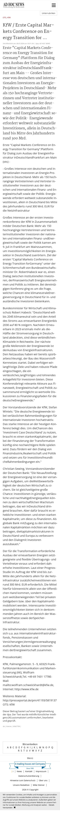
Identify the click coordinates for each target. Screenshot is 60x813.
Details (51, 805)
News (19, 771)
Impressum (41, 771)
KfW (9, 18)
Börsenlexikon (30, 744)
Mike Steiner (39, 785)
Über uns (43, 780)
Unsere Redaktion (21, 785)
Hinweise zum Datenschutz (22, 780)
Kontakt (28, 771)
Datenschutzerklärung (28, 776)
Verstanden (7, 807)
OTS (4, 18)
